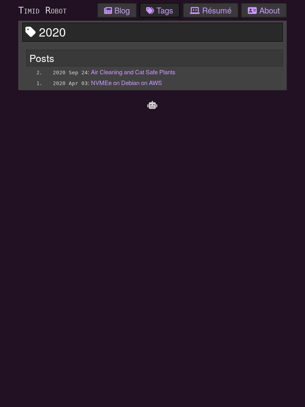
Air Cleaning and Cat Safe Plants (133, 72)
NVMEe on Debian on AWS (126, 82)
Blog (121, 10)
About (268, 10)
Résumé (216, 10)
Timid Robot (42, 10)
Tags (163, 10)
